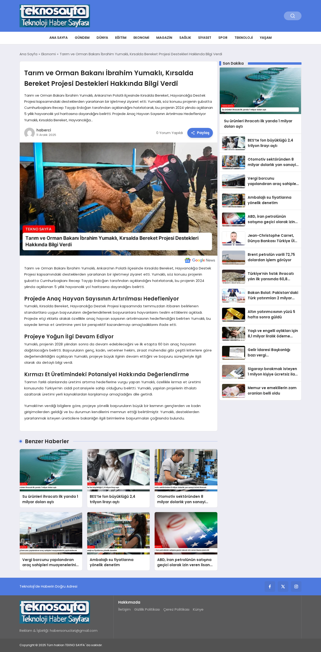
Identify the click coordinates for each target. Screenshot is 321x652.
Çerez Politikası (176, 609)
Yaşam (266, 37)
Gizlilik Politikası (147, 609)
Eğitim (120, 37)
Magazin (164, 37)
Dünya (102, 37)
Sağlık (185, 37)
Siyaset (204, 37)
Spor (222, 37)
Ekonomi (141, 37)
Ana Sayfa (58, 37)
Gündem (82, 37)
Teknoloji (244, 37)
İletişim (124, 609)
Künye (198, 609)
